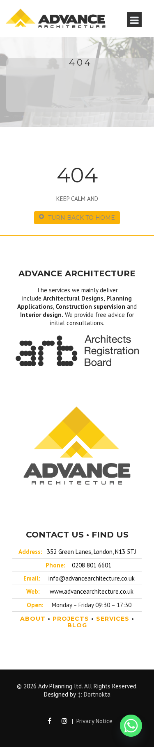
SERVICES (112, 618)
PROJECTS (71, 618)
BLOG (77, 625)
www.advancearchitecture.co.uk (91, 591)
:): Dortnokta (93, 694)
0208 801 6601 (91, 565)
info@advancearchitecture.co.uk (91, 578)
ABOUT (33, 618)
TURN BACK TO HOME (81, 217)
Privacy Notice (94, 721)
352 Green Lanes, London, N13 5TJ (91, 552)
